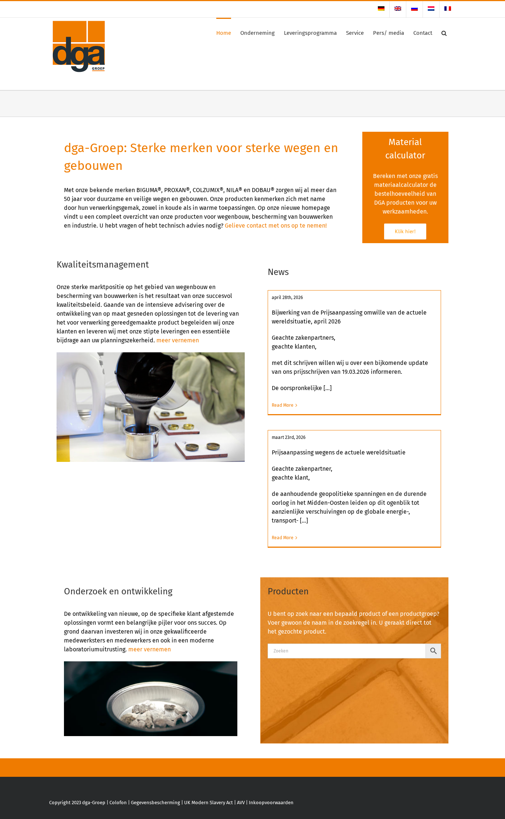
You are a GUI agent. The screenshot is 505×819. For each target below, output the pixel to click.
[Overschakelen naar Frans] (448, 9)
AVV (241, 802)
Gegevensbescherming (155, 802)
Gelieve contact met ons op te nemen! (276, 225)
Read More (283, 405)
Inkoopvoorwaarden (271, 802)
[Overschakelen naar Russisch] (414, 9)
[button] (444, 32)
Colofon (118, 802)
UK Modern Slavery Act (208, 802)
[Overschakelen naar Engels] (398, 9)
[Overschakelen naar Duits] (381, 9)
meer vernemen (177, 340)
